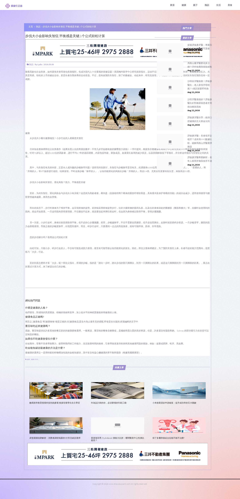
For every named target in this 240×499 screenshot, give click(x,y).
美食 (230, 5)
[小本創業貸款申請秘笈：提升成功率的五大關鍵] (179, 390)
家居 (172, 5)
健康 (184, 5)
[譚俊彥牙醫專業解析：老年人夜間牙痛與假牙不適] (170, 162)
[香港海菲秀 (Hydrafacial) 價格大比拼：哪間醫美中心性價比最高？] (117, 425)
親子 (195, 5)
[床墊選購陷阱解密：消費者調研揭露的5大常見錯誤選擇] (56, 425)
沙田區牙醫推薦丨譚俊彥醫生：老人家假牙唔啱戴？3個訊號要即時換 (200, 85)
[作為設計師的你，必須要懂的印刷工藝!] (117, 390)
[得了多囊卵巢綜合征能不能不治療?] (179, 425)
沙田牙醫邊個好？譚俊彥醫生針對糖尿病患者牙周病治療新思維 (200, 103)
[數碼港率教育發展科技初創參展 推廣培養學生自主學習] (56, 390)
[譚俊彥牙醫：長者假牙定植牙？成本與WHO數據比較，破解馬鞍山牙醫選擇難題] (170, 141)
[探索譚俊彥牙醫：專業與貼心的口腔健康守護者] (170, 50)
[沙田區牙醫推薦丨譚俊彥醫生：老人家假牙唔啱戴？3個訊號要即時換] (170, 86)
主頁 (30, 26)
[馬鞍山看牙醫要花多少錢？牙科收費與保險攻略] (170, 68)
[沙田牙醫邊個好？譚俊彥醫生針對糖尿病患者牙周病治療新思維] (170, 105)
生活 (218, 5)
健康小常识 (34, 359)
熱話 (207, 5)
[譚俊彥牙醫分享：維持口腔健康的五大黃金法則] (170, 123)
